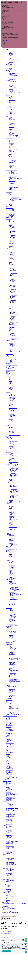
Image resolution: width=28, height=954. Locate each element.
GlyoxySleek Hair (13, 417)
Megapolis (11, 508)
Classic (12, 309)
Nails (10, 424)
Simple (10, 428)
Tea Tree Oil (11, 127)
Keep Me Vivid (14, 495)
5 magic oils (11, 183)
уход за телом (9, 873)
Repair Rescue (14, 587)
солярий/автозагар (10, 847)
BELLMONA (9, 724)
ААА (10, 382)
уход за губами (9, 821)
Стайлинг (11, 58)
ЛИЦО (4, 801)
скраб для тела (9, 842)
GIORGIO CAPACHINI (11, 365)
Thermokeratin (12, 324)
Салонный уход (12, 639)
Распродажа (6, 10)
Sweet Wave (11, 247)
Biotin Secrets (12, 161)
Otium (10, 287)
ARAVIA (8, 70)
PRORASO (8, 546)
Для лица (11, 420)
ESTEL (7, 253)
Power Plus (11, 133)
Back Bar (11, 343)
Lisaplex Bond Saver (13, 462)
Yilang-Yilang (12, 399)
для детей (8, 891)
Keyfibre (11, 246)
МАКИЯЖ (5, 854)
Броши (7, 901)
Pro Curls (11, 163)
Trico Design (11, 630)
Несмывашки (9, 788)
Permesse (11, 86)
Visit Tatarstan (12, 712)
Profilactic (11, 404)
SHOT (7, 627)
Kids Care (11, 573)
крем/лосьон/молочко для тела (13, 841)
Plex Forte (11, 446)
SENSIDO (8, 626)
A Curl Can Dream (15, 498)
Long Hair (13, 276)
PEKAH (8, 766)
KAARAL (8, 376)
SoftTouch (11, 545)
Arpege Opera (12, 224)
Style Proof (11, 243)
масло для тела (9, 843)
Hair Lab (11, 561)
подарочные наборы (10, 878)
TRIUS (7, 697)
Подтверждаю (6, 951)
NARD (7, 763)
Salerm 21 (11, 562)
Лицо (4, 19)
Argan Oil (11, 122)
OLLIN (7, 505)
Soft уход (11, 54)
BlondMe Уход (14, 593)
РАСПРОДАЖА (7, 781)
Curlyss (10, 386)
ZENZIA (8, 778)
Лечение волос (12, 160)
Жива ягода (11, 259)
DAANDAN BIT (10, 730)
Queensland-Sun (12, 632)
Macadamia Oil (12, 395)
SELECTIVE (9, 608)
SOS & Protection (12, 631)
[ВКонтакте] (4, 929)
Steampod (11, 479)
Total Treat (13, 497)
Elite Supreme (12, 181)
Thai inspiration (12, 654)
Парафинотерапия (13, 75)
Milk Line (11, 405)
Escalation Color (12, 458)
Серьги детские (9, 896)
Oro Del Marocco (12, 82)
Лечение (11, 346)
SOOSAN (8, 773)
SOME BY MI (9, 772)
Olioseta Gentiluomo (13, 87)
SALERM (8, 560)
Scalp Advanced (14, 476)
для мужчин (9, 890)
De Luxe (13, 333)
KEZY (7, 425)
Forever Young (12, 143)
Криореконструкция (13, 187)
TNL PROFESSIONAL (11, 686)
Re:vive (10, 406)
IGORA (10, 601)
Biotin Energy (12, 398)
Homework (11, 536)
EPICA (7, 248)
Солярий (11, 328)
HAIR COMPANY (10, 367)
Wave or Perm (12, 641)
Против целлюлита (13, 670)
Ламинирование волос (11, 795)
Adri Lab (11, 57)
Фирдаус (11, 705)
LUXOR (8, 481)
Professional (11, 535)
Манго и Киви (12, 657)
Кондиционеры (9, 784)
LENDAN (8, 439)
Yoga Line (11, 669)
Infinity (10, 156)
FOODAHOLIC (9, 747)
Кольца (7, 897)
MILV (7, 503)
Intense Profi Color (13, 527)
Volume (13, 280)
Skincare (13, 237)
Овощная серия (12, 660)
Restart (10, 552)
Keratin (10, 117)
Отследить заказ (7, 15)
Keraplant (11, 457)
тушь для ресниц (10, 862)
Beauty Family (12, 512)
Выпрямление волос (10, 798)
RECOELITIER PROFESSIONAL (14, 549)
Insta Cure (13, 487)
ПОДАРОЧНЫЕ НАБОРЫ (9, 884)
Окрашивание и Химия (14, 60)
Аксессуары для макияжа (12, 866)
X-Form (10, 381)
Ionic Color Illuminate (13, 135)
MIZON (8, 762)
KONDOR (8, 437)
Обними (11, 254)
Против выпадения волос (15, 178)
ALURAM (8, 63)
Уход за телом (12, 79)
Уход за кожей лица (13, 708)
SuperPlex (11, 89)
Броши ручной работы (11, 893)
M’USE (10, 330)
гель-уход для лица (10, 810)
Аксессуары (11, 93)
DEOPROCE (9, 733)
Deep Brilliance (12, 123)
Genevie (10, 307)
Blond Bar (13, 284)
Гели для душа (12, 674)
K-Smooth (11, 635)
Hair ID (10, 443)
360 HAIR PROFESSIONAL (12, 714)
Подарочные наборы (8, 27)
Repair (12, 278)
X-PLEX (11, 528)
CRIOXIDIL (9, 192)
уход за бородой (9, 874)
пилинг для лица (10, 816)
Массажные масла (13, 676)
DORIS (7, 735)
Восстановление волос (14, 174)
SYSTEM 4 (8, 684)
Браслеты (8, 898)
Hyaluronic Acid (12, 401)
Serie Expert (11, 466)
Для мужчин (6, 24)
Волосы (5, 18)
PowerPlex (11, 622)
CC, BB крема (9, 859)
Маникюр (11, 62)
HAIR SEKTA (9, 368)
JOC (10, 84)
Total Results (11, 485)
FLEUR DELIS (9, 354)
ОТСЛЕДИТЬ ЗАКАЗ (8, 905)
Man (10, 460)
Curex (10, 308)
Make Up (11, 574)
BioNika (10, 507)
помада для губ (9, 855)
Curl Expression (14, 475)
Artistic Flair (11, 610)
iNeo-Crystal (11, 323)
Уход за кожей (12, 215)
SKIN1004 (8, 771)
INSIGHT (8, 373)
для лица (8, 886)
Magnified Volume (13, 132)
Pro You (10, 556)
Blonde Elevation (12, 384)
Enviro (10, 130)
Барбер (10, 68)
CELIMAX (8, 727)
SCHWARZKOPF (10, 579)
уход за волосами (10, 869)
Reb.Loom (11, 222)
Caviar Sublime (12, 614)
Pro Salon (11, 264)
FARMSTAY (9, 746)
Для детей (5, 26)
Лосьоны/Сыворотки (11, 790)
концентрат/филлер (10, 814)
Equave (10, 554)
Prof (10, 154)
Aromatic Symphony (13, 411)
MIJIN (7, 760)
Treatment (11, 403)
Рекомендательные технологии (10, 37)
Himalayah (11, 652)
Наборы (10, 647)
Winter (12, 318)
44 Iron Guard (12, 124)
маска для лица (9, 806)
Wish (10, 150)
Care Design (11, 628)
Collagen (13, 271)
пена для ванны (9, 828)
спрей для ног (9, 836)
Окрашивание (12, 66)
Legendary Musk (12, 665)
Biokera (10, 566)
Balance (13, 231)
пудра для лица (9, 860)
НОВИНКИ (6, 902)
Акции (4, 8)
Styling (10, 134)
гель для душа (9, 826)
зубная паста (9, 824)
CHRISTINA (9, 138)
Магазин (3, 935)
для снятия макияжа (10, 865)
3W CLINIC (8, 717)
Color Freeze (14, 584)
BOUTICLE (8, 101)
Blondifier (13, 471)
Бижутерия (5, 28)
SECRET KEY (9, 768)
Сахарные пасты (12, 211)
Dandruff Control (15, 197)
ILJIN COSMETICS (10, 370)
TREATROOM (9, 774)
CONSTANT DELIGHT (11, 170)
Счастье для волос (13, 173)
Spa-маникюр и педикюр (14, 681)
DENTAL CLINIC (10, 732)
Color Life (13, 292)
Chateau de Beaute (13, 149)
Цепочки (8, 900)
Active (12, 317)
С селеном (11, 707)
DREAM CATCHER (10, 216)
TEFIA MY (8, 685)
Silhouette (11, 539)
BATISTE (8, 95)
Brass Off (13, 493)
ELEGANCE (9, 217)
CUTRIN (8, 193)
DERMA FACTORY (10, 734)
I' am (10, 426)
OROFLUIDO (9, 532)
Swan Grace (11, 651)
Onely (10, 341)
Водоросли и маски (13, 679)
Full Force (11, 509)
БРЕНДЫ (5, 49)
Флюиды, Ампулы (13, 359)
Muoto (10, 204)
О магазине (6, 16)
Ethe (10, 220)
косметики (8, 889)
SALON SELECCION (11, 578)
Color (12, 275)
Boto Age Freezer (12, 541)
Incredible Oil (12, 430)
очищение (8, 803)
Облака (10, 260)
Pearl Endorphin (12, 649)
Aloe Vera (11, 120)
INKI (7, 372)
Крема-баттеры (12, 673)
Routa (10, 201)
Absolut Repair (14, 468)
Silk (9, 146)
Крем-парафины (12, 209)
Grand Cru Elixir (12, 648)
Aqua (12, 290)
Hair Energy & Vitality (16, 199)
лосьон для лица (10, 815)
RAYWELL (8, 547)
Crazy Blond (11, 432)
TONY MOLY (9, 776)
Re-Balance (13, 200)
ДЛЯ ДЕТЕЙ (6, 879)
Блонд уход (11, 162)
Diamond (13, 291)
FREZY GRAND (10, 355)
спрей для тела (9, 840)
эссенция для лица (10, 813)
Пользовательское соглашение (10, 35)
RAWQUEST (9, 767)
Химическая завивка (13, 114)
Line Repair (11, 140)
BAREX (8, 80)
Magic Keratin (12, 397)
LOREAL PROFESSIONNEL (12, 465)
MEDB (7, 759)
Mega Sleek (14, 496)
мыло (7, 827)
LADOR (8, 754)
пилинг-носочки (10, 838)
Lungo (12, 297)
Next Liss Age (12, 444)
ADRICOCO (9, 51)
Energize (13, 230)
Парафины (11, 210)
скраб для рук (9, 832)
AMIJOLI (8, 718)
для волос (8, 885)
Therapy (13, 311)
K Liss (10, 352)
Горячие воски (12, 214)
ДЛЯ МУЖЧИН (7, 868)
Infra (10, 118)
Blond (12, 274)
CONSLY (8, 728)
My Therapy (11, 427)
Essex (12, 334)
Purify (10, 377)
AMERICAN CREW (10, 64)
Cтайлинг (11, 189)
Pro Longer (13, 473)
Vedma (10, 303)
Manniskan (11, 388)
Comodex (11, 144)
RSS (4, 937)
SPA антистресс (12, 179)
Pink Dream (11, 520)
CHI (7, 116)
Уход (10, 65)
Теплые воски (12, 212)
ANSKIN (8, 719)
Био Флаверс (12, 172)
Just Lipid (13, 289)
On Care (10, 609)
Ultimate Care (12, 517)
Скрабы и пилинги (13, 671)
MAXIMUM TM (10, 502)
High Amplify (14, 490)
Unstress (10, 152)
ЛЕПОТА (8, 701)
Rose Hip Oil (11, 129)
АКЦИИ (5, 779)
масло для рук (9, 831)
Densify (13, 227)
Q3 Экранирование (13, 322)
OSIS (10, 605)
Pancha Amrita (12, 653)
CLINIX (10, 581)
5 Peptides (13, 270)
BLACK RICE (9, 725)
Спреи (7, 787)
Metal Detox (14, 470)
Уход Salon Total (12, 157)
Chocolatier (13, 300)
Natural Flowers (12, 616)
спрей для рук (9, 835)
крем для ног (9, 837)
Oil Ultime (11, 582)
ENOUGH (8, 740)
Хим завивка (12, 190)
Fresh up (10, 166)
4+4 (12, 600)
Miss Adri (11, 53)
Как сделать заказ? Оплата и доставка (12, 13)
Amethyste (11, 344)
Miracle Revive (14, 295)
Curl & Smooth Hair (13, 519)
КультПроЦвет (12, 258)
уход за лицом (9, 870)
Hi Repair (11, 568)
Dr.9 (10, 703)
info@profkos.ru (7, 933)
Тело (4, 21)
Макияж (5, 23)
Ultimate (10, 454)
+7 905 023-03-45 (9, 931)
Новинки (5, 11)
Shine (12, 279)
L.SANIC (8, 755)
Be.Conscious (12, 90)
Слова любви (12, 255)
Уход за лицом (12, 78)
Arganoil (11, 394)
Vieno (10, 203)
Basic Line (11, 514)
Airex (10, 329)
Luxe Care (11, 409)
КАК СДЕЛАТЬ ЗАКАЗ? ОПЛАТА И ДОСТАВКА (15, 903)
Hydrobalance (14, 273)
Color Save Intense (15, 314)
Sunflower (13, 319)
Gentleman (13, 320)
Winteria (13, 301)
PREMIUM (8, 534)
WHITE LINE (9, 700)
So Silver (13, 492)
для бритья (8, 871)
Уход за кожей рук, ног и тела (15, 709)
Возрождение (12, 662)
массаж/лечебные (10, 846)
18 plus (10, 265)
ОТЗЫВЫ (5, 906)
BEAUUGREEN (10, 723)
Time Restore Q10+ (15, 589)
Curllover (11, 619)
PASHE (7, 533)
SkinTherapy (11, 540)
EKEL (7, 736)
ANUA (7, 720)
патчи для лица (9, 820)
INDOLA (11, 595)
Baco (10, 383)
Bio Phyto (11, 145)
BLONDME (11, 592)
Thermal (10, 225)
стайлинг (8, 875)
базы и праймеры (10, 857)
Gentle (12, 233)
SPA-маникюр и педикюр (15, 71)
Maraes (10, 379)
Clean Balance (14, 590)
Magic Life (11, 431)
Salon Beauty (11, 516)
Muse (10, 147)
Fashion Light (12, 455)
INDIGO (8, 371)
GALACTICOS (9, 356)
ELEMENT (8, 738)
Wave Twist (14, 296)
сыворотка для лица (10, 805)
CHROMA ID (12, 603)
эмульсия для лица (10, 811)
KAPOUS (8, 392)
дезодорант (8, 849)
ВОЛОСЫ (5, 782)
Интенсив (11, 171)
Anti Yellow (14, 336)
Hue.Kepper (11, 238)
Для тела (11, 421)
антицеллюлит (9, 844)
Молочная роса (12, 675)
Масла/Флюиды (9, 789)
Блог (2, 937)
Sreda (10, 682)
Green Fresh (11, 241)
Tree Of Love (12, 664)
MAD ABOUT (12, 604)
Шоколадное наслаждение (15, 655)
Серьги (7, 895)
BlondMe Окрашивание (16, 594)
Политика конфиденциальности (10, 34)
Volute (12, 281)
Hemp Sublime (12, 613)
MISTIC (8, 761)
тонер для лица (9, 819)
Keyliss (10, 242)
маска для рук (9, 833)
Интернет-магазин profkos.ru (11, 2)
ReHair (10, 266)
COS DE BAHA (9, 729)
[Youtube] (6, 929)
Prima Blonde (12, 286)
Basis (12, 228)
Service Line (14, 338)
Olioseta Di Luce (12, 81)
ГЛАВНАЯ (5, 5)
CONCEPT (8, 155)
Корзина (7, 935)
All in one (11, 615)
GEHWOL (8, 363)
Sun (12, 236)
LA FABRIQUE (9, 438)
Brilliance (13, 312)
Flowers (10, 262)
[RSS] (2, 929)
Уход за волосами (13, 76)
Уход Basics (11, 109)
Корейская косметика (8, 7)
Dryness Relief (14, 198)
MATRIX (8, 484)
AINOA (10, 194)
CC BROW (8, 107)
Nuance (10, 139)
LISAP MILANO (10, 452)
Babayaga (11, 306)
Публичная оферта (7, 33)
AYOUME (8, 722)
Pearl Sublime (12, 611)
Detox (10, 182)
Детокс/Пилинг (9, 793)
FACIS (7, 741)
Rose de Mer (11, 151)
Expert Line (11, 59)
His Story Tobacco (13, 544)
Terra (10, 442)
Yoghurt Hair (11, 414)
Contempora (11, 85)
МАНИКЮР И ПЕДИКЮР (9, 851)
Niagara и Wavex (12, 339)
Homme (10, 572)
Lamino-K (11, 637)
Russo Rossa (11, 268)
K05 (10, 378)
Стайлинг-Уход (12, 415)
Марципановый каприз (14, 658)
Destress (13, 235)
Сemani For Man (12, 620)
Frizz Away (13, 588)
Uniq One (11, 555)
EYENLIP (8, 745)
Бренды (5, 6)
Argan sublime (12, 345)
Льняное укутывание (13, 659)
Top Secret (11, 159)
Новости (5, 30)
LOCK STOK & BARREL (12, 464)
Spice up (10, 668)
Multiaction (11, 221)
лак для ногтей (9, 852)
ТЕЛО (4, 825)
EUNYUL (8, 744)
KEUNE (8, 436)
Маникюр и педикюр (8, 22)
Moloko (10, 263)
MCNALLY (8, 757)
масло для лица (9, 809)
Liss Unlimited (14, 474)
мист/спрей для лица (11, 817)
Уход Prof (11, 111)
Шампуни (8, 783)
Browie (13, 335)
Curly (10, 55)
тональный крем (10, 858)
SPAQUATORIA (10, 644)
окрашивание (9, 876)
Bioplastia (11, 563)
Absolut (10, 570)
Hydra (12, 226)
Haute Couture (12, 269)
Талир (10, 706)
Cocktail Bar (11, 511)
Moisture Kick (14, 586)
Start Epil (11, 74)
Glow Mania (14, 486)
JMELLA (8, 750)
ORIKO (8, 765)
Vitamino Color (14, 469)
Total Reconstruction (13, 413)
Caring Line (11, 410)
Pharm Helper (12, 689)
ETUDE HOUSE (10, 743)
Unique (13, 298)
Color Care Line (12, 176)
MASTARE (8, 482)
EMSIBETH (8, 219)
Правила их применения (17, 948)
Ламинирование (12, 177)
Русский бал (11, 257)
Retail (10, 523)
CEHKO (8, 108)
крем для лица (9, 804)
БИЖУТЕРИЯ (6, 892)
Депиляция (11, 422)
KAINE (7, 751)
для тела (8, 887)
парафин (8, 853)
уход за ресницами (10, 822)
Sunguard (11, 543)
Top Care (11, 453)
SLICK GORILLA (10, 642)
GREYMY (8, 366)
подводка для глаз (10, 863)
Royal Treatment (12, 125)
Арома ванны (12, 678)
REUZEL (8, 550)
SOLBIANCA (9, 643)
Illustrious (11, 141)
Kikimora (11, 305)
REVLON (8, 551)
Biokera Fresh (12, 565)
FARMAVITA (9, 340)
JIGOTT (8, 749)
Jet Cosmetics (12, 538)
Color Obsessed (14, 491)
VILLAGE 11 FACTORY (11, 777)
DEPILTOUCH (9, 208)
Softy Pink (11, 239)
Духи (10, 646)
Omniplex (11, 350)
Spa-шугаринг (12, 73)
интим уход (8, 848)
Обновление (11, 663)
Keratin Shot (11, 567)
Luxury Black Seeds (13, 119)
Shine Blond (11, 522)
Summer (13, 302)
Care (12, 282)
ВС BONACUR (12, 583)
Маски (7, 786)
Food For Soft (14, 489)
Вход (4, 44)
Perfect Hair (11, 506)
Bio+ (10, 195)
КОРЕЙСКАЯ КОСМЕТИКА (10, 716)
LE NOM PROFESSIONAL (12, 451)
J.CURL (8, 374)
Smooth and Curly (13, 408)
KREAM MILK (9, 752)
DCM (7, 206)
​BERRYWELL (9, 96)
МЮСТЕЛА (9, 702)
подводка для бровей (11, 864)
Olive (10, 128)
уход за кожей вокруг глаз (12, 808)
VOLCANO (8, 698)
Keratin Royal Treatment (14, 513)
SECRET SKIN (9, 770)
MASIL (7, 756)
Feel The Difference (13, 617)
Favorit (10, 347)
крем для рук (9, 830)
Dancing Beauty (12, 666)
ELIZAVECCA (9, 739)
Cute (10, 52)
